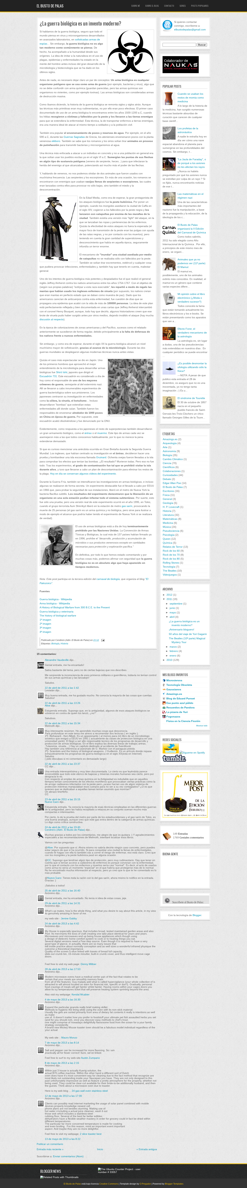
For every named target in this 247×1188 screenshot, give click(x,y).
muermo (102, 433)
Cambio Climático (173, 459)
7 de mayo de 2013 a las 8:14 (62, 1042)
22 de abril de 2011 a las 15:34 (62, 723)
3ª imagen (45, 627)
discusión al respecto (52, 319)
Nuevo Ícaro (52, 801)
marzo (173, 646)
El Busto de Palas (50, 6)
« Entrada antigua (147, 1149)
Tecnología (169, 566)
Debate (167, 479)
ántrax (88, 433)
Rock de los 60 (171, 550)
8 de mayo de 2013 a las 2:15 (62, 1062)
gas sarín (127, 506)
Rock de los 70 (171, 554)
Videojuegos (170, 574)
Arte (165, 447)
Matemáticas (170, 518)
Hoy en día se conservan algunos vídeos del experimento (83, 473)
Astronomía (169, 451)
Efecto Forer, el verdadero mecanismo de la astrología (192, 332)
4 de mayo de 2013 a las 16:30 (62, 999)
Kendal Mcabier (81, 994)
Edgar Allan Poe (172, 483)
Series (183, 5)
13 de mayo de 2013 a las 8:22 (62, 1138)
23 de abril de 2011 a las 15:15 (62, 799)
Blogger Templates (174, 1184)
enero (173, 655)
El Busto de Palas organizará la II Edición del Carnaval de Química (192, 228)
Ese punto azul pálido (179, 703)
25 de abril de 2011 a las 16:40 (62, 890)
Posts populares (199, 5)
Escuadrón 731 (48, 376)
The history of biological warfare (58, 615)
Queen (167, 538)
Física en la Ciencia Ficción (183, 721)
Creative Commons (108, 1184)
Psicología (168, 534)
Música (167, 526)
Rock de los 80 (171, 558)
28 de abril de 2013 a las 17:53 (62, 969)
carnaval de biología (108, 579)
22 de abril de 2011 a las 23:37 (62, 763)
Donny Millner (88, 964)
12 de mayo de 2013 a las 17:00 (63, 1095)
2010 (169, 659)
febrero (174, 651)
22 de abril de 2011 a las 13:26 (62, 703)
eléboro (56, 141)
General (167, 499)
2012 (169, 594)
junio (172, 607)
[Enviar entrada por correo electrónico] (102, 640)
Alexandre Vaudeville (57, 659)
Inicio (100, 1149)
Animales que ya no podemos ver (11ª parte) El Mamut (191, 263)
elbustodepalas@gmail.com (190, 29)
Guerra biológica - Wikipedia (56, 599)
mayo (173, 612)
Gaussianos (173, 689)
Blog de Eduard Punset (180, 698)
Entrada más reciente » (50, 1149)
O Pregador (145, 1184)
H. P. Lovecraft (171, 506)
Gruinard (101, 457)
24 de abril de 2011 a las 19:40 (62, 827)
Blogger (197, 915)
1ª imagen (45, 619)
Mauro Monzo (69, 1037)
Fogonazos (173, 716)
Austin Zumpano (90, 1057)
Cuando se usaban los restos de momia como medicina (191, 97)
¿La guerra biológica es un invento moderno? (80, 23)
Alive (47, 705)
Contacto (169, 5)
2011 (169, 599)
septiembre (176, 603)
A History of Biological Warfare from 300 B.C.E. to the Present (75, 607)
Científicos (169, 467)
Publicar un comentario (50, 1144)
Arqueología (170, 443)
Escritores (168, 491)
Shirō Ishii (61, 372)
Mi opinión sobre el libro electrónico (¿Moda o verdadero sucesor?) (191, 298)
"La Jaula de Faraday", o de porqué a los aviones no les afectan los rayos (192, 163)
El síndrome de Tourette (191, 398)
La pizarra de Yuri (177, 712)
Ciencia (167, 463)
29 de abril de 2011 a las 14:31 (62, 903)
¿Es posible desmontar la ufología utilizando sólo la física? (192, 367)
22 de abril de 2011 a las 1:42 (62, 687)
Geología (168, 502)
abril (172, 616)
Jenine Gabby (69, 918)
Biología (55, 643)
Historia (64, 643)
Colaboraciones (172, 471)
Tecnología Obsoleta (179, 684)
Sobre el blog (152, 5)
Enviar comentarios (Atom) (68, 1156)
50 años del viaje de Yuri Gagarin (188, 634)
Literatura (168, 514)
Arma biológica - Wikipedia (55, 603)
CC (49, 860)
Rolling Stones (171, 562)
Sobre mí (135, 5)
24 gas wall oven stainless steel (90, 1090)
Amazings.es (170, 439)
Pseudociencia (171, 530)
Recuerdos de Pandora (180, 707)
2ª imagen (45, 623)
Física (166, 495)
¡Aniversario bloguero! (181, 629)
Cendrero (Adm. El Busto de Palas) (65, 829)
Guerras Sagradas (74, 136)
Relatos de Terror (173, 546)
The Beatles (169, 570)
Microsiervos (174, 680)
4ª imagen (45, 631)
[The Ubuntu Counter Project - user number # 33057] (121, 1172)
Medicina (168, 522)
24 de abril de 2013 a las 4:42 (62, 923)
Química (167, 542)
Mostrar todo (201, 726)
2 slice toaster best (90, 1133)
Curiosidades (170, 475)
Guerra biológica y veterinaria (56, 611)
